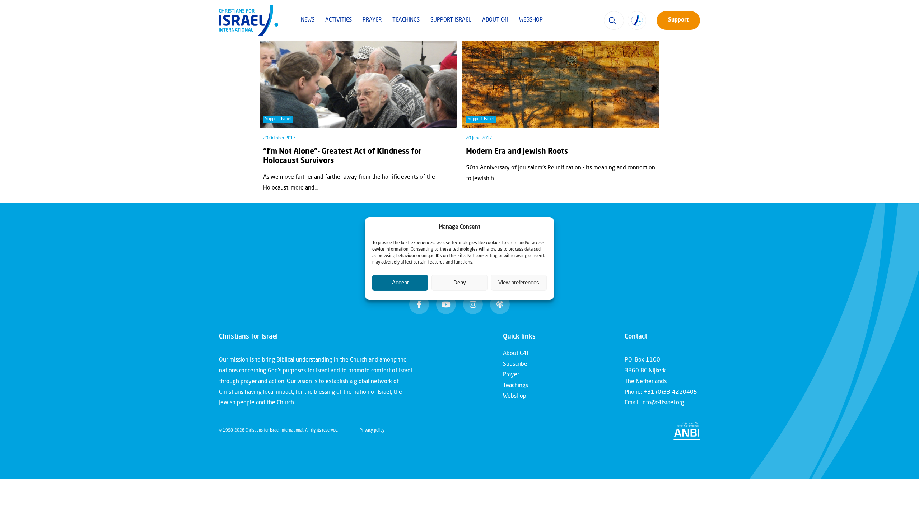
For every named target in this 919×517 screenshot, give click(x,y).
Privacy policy (372, 431)
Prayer (372, 20)
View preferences (518, 282)
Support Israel (450, 20)
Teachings (406, 20)
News (307, 20)
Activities (338, 20)
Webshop (531, 20)
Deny (459, 282)
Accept (400, 282)
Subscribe (515, 364)
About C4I (495, 20)
